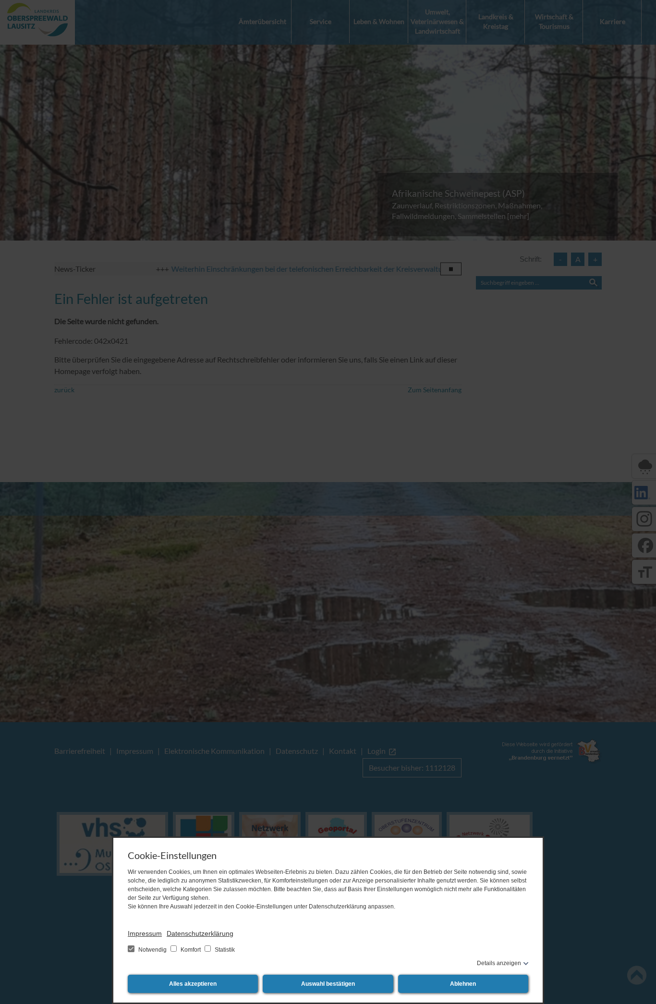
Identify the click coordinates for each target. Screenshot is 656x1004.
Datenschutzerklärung (200, 933)
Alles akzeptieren (193, 983)
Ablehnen (463, 983)
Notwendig (152, 949)
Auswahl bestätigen (328, 983)
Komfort (190, 949)
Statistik (224, 949)
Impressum (145, 933)
